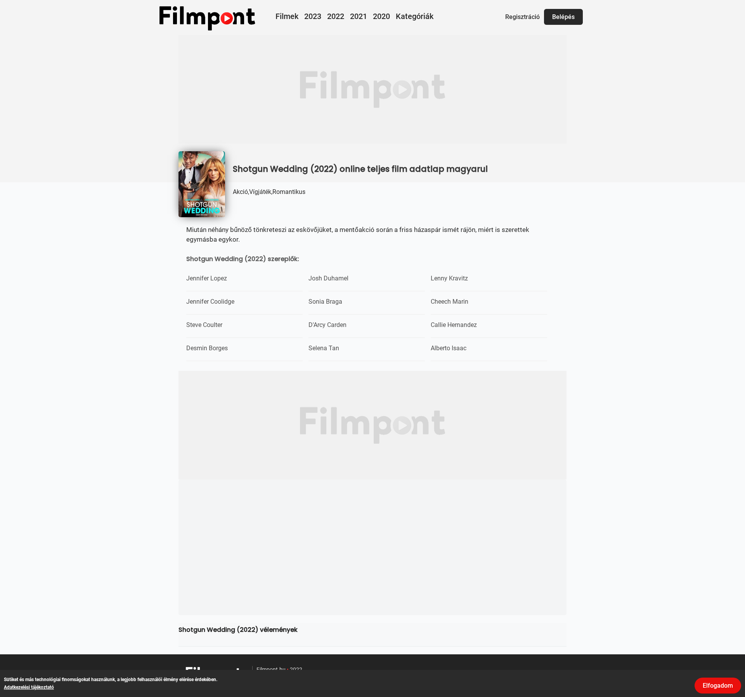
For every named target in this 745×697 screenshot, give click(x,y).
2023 (312, 16)
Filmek (286, 16)
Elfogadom (718, 685)
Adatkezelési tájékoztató (29, 687)
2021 (358, 16)
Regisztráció (522, 17)
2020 (381, 16)
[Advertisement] (372, 89)
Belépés (563, 17)
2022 (335, 16)
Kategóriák (414, 16)
